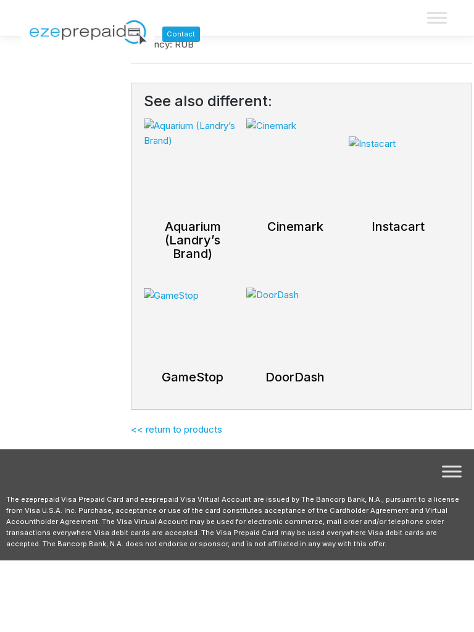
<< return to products (176, 429)
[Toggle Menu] (437, 18)
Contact (181, 34)
